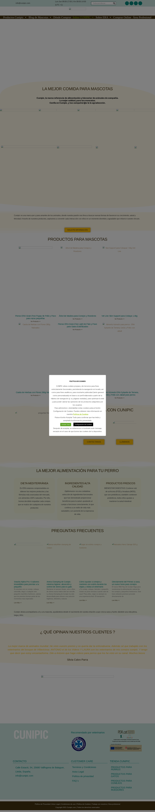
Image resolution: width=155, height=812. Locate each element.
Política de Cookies (80, 414)
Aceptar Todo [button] (66, 424)
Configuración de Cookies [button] (83, 424)
